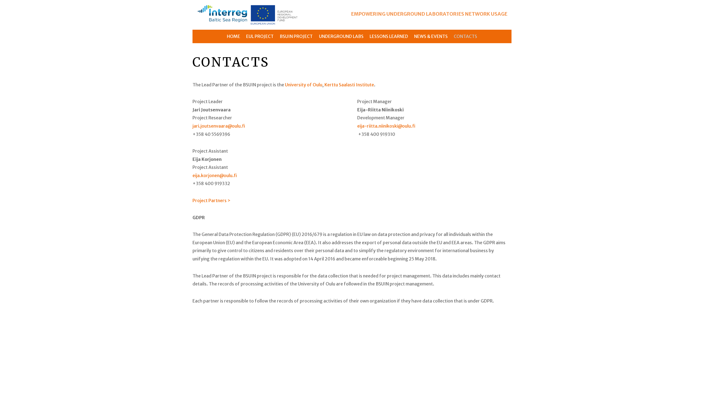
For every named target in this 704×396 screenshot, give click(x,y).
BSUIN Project (296, 36)
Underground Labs (341, 36)
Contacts (465, 36)
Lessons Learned (389, 36)
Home (233, 36)
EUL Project (260, 36)
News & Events (431, 36)
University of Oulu (303, 84)
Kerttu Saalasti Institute (349, 84)
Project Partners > (211, 200)
